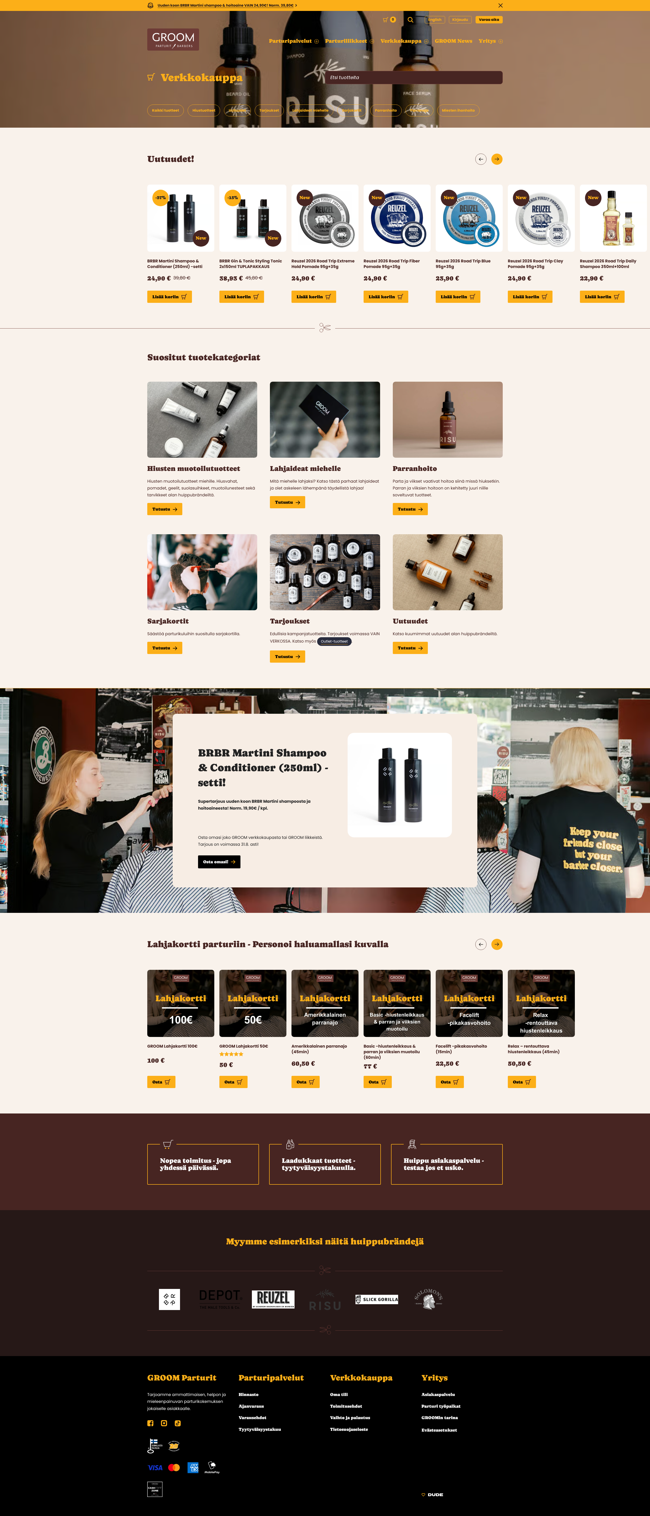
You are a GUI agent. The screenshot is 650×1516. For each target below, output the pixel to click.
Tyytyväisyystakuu (260, 1429)
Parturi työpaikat (441, 1406)
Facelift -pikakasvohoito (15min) (461, 1049)
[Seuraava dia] (497, 159)
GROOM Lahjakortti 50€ (243, 1046)
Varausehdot (252, 1417)
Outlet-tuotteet (334, 641)
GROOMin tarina (439, 1417)
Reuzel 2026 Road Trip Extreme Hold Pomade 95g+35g (322, 264)
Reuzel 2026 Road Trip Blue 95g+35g (463, 264)
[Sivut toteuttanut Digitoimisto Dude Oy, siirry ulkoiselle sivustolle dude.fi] (432, 1495)
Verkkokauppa (200, 77)
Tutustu (161, 509)
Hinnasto (248, 1394)
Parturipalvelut (271, 1378)
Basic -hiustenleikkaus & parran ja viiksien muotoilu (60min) (392, 1052)
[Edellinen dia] (481, 159)
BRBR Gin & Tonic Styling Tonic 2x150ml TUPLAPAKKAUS (250, 264)
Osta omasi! (215, 861)
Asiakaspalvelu (438, 1394)
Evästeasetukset (439, 1430)
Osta (157, 1081)
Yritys (434, 1378)
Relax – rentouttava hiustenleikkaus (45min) (534, 1049)
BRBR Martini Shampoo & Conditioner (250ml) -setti (174, 264)
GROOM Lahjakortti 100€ (172, 1046)
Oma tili (339, 1394)
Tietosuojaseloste (349, 1429)
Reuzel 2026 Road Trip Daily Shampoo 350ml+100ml (608, 264)
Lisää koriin (165, 296)
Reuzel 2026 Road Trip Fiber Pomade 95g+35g (392, 264)
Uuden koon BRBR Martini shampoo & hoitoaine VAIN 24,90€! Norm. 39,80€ (226, 5)
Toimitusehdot (346, 1406)
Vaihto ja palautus (350, 1417)
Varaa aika (489, 19)
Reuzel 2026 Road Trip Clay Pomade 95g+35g (535, 264)
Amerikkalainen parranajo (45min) (319, 1049)
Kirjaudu (460, 19)
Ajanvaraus (251, 1406)
